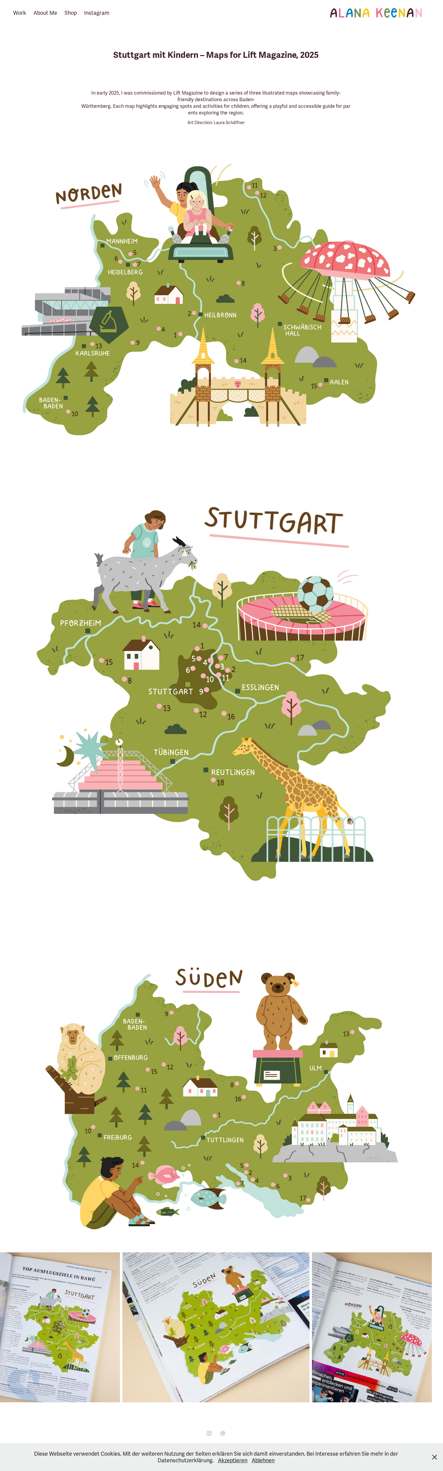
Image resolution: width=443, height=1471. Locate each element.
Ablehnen (263, 1460)
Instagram (96, 13)
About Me (45, 13)
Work (19, 13)
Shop (70, 13)
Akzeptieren (232, 1460)
